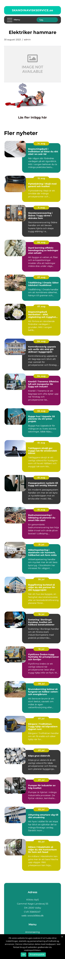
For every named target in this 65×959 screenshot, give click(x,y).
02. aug (41, 411)
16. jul (41, 614)
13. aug (41, 178)
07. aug (41, 277)
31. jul (41, 544)
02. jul (41, 841)
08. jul (41, 683)
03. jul (41, 809)
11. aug (41, 207)
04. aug (41, 341)
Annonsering (32, 932)
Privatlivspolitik (37, 954)
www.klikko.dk (35, 915)
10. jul (41, 649)
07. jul (41, 718)
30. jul (41, 579)
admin (27, 39)
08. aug (41, 242)
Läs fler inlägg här (32, 117)
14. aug (41, 143)
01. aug (41, 442)
